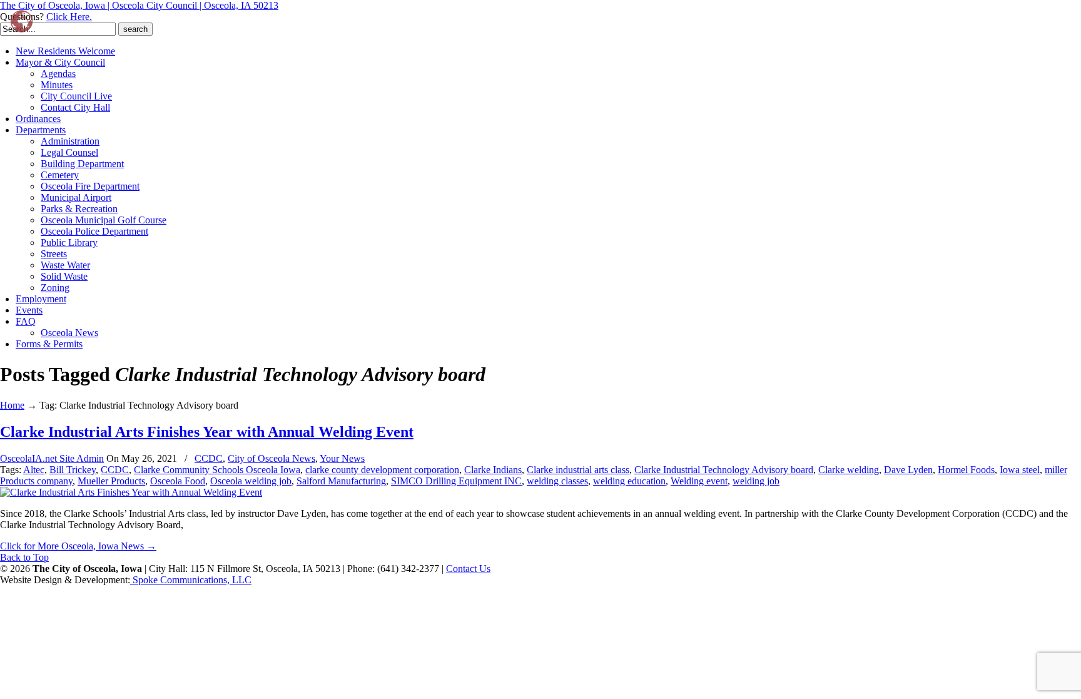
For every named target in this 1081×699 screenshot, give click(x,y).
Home (12, 405)
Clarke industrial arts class (578, 469)
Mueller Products (111, 481)
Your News (342, 458)
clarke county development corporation (382, 469)
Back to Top (24, 557)
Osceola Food (177, 481)
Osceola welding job (251, 481)
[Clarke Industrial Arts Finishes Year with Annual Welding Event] (131, 492)
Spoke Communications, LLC (190, 579)
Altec (33, 469)
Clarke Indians (493, 469)
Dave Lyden (908, 469)
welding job (756, 481)
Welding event (699, 481)
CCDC (209, 458)
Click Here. (69, 16)
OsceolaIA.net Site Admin (52, 458)
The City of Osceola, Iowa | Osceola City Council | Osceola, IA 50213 (139, 5)
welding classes (557, 481)
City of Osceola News (271, 458)
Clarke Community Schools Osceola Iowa (217, 469)
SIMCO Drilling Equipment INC (456, 481)
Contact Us (468, 568)
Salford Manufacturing (341, 481)
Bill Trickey (72, 469)
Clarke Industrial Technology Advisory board (723, 469)
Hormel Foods (966, 469)
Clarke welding (848, 469)
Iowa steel (1020, 469)
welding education (629, 481)
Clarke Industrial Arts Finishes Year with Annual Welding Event (207, 432)
